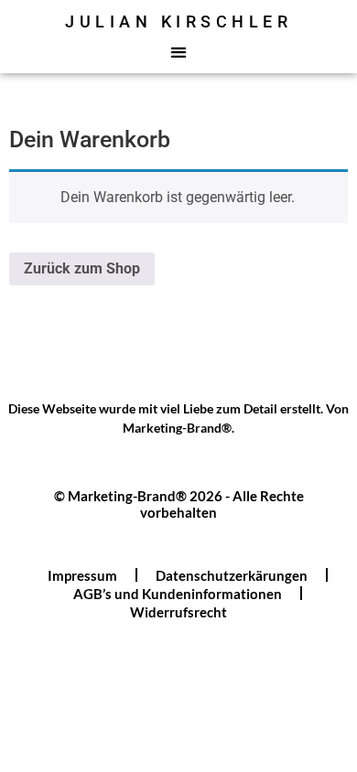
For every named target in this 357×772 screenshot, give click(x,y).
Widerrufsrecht (178, 612)
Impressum (82, 575)
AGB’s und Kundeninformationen (177, 593)
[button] (179, 51)
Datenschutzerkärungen (232, 575)
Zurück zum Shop (82, 268)
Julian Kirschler (178, 21)
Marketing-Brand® (177, 427)
